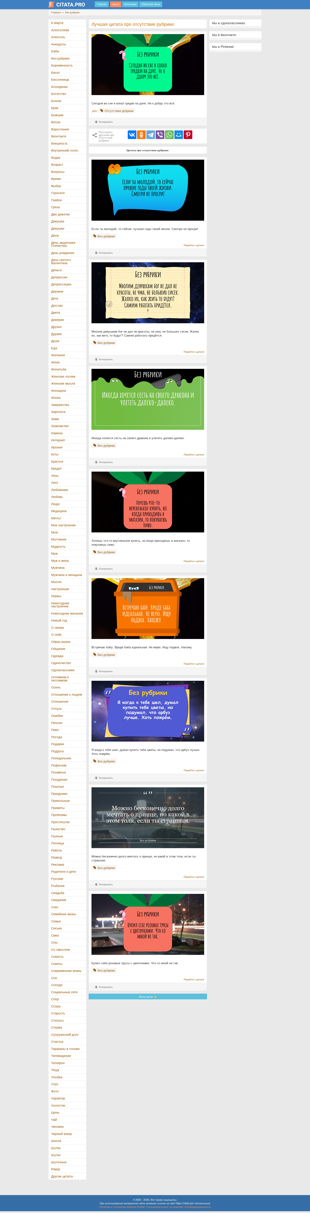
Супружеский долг (65, 1034)
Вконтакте (58, 136)
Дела (55, 235)
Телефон (58, 1063)
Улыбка (56, 1077)
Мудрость (58, 546)
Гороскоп (58, 193)
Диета (55, 312)
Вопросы (57, 171)
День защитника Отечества (63, 244)
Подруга (57, 751)
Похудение (59, 779)
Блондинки (59, 86)
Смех (55, 935)
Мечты (56, 518)
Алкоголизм (60, 30)
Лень (54, 475)
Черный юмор (61, 1133)
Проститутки (60, 822)
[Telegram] (150, 134)
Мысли (56, 581)
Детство (57, 305)
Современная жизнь (66, 970)
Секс (54, 907)
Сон (54, 977)
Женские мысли (63, 383)
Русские (57, 878)
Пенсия (56, 722)
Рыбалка (57, 885)
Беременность (62, 65)
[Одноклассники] (141, 134)
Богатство (58, 93)
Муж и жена (60, 560)
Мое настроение (63, 525)
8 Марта (57, 22)
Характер (58, 1098)
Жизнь (56, 397)
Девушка (57, 221)
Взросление (60, 129)
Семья (56, 921)
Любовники (59, 489)
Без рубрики (60, 58)
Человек (57, 1126)
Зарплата (58, 411)
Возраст (57, 164)
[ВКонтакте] (132, 134)
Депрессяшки (61, 284)
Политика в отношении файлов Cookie (122, 1207)
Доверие (57, 319)
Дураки (56, 334)
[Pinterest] (188, 134)
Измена (56, 433)
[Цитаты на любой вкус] (69, 4)
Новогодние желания (67, 613)
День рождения (62, 252)
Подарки (57, 744)
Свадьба (57, 892)
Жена (55, 362)
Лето (54, 482)
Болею (56, 100)
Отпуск (56, 708)
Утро (54, 1084)
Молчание (58, 539)
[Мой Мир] (178, 134)
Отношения (59, 701)
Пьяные (57, 836)
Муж (54, 553)
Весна (55, 122)
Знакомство (60, 426)
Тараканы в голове (65, 1048)
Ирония (56, 447)
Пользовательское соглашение (165, 1207)
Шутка (55, 1148)
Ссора (55, 1006)
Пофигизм (58, 765)
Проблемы (59, 814)
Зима (55, 419)
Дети (54, 298)
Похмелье (58, 772)
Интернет (58, 440)
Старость (58, 1013)
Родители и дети (63, 871)
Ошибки (57, 715)
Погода (56, 737)
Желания (58, 355)
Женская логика (63, 376)
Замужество (60, 404)
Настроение (60, 589)
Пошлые (57, 786)
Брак (54, 107)
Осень (55, 687)
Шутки (55, 1155)
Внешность (59, 143)
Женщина (58, 390)
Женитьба (58, 369)
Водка (55, 157)
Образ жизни (60, 641)
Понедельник (61, 758)
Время (56, 178)
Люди (55, 504)
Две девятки (60, 214)
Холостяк (58, 1105)
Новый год (59, 620)
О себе (56, 634)
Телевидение (61, 1055)
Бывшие (57, 115)
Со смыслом (60, 949)
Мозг (54, 532)
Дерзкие (57, 291)
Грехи (55, 207)
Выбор (56, 186)
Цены (55, 1112)
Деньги (56, 270)
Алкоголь (58, 37)
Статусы (57, 1020)
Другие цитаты (62, 1176)
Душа (55, 340)
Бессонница (60, 79)
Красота (57, 461)
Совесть (57, 956)
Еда (54, 348)
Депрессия (59, 277)
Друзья (56, 326)
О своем (57, 627)
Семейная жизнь (63, 914)
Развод (56, 857)
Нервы (56, 596)
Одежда (57, 655)
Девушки (57, 228)
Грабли (56, 200)
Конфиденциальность (198, 1207)
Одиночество (61, 662)
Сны (54, 942)
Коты (54, 454)
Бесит (55, 72)
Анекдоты (58, 44)
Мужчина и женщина (66, 574)
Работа (56, 850)
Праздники (59, 793)
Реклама (57, 864)
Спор (55, 999)
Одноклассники (62, 670)
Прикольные (60, 800)
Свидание (58, 899)
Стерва (56, 1027)
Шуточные (59, 1162)
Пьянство (58, 829)
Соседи (56, 984)
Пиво (55, 729)
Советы (56, 963)
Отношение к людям (66, 694)
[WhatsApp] (169, 134)
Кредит (56, 468)
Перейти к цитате (194, 245)
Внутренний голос (64, 150)
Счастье (57, 1041)
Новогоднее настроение (60, 604)
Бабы (55, 51)
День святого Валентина (61, 261)
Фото (55, 1091)
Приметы (58, 807)
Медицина (59, 511)
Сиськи (56, 928)
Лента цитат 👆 (148, 996)
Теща (55, 1070)
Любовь (57, 496)
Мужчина (58, 567)
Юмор (55, 1169)
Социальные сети (64, 992)
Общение (58, 648)
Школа (56, 1140)
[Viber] (160, 134)
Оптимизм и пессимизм (60, 678)
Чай (54, 1119)
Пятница (57, 843)
